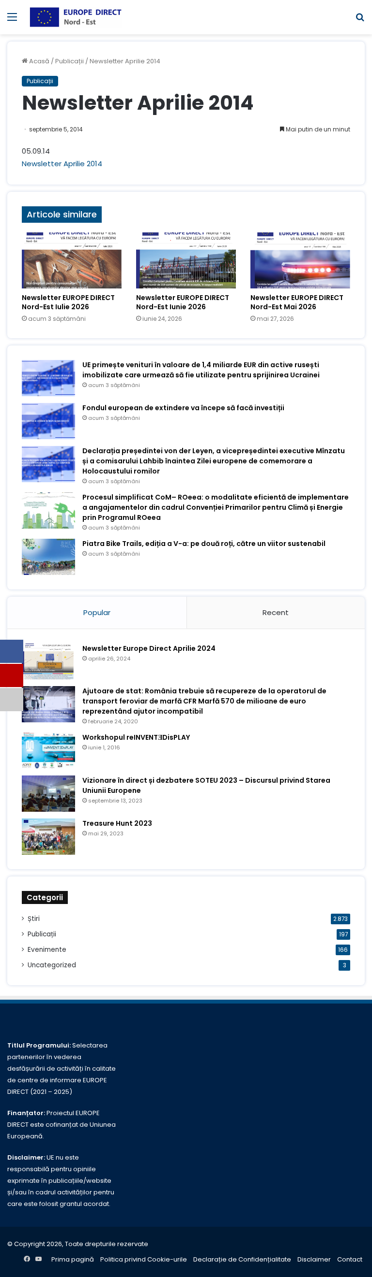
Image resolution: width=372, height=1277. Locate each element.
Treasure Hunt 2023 (117, 823)
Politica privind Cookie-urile (143, 1259)
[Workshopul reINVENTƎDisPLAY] (48, 750)
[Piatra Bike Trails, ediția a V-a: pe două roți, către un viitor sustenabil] (48, 557)
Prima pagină (72, 1259)
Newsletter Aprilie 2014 (62, 163)
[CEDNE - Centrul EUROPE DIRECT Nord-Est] (76, 17)
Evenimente (47, 949)
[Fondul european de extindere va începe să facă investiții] (48, 421)
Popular (96, 612)
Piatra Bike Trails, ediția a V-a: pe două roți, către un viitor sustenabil (204, 543)
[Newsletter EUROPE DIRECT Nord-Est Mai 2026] (300, 260)
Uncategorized (52, 965)
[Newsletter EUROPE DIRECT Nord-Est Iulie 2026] (72, 260)
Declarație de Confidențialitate (242, 1259)
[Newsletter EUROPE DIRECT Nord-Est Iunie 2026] (186, 260)
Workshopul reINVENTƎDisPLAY (136, 737)
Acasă (38, 61)
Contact (349, 1259)
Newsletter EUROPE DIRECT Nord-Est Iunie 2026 (182, 302)
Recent (276, 612)
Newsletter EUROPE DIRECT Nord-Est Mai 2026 (296, 302)
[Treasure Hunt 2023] (48, 836)
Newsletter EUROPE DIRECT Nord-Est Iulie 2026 (68, 302)
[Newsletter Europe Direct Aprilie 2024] (48, 662)
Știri (34, 918)
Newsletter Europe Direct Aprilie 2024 (149, 648)
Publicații (69, 61)
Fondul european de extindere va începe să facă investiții (183, 408)
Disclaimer (314, 1259)
